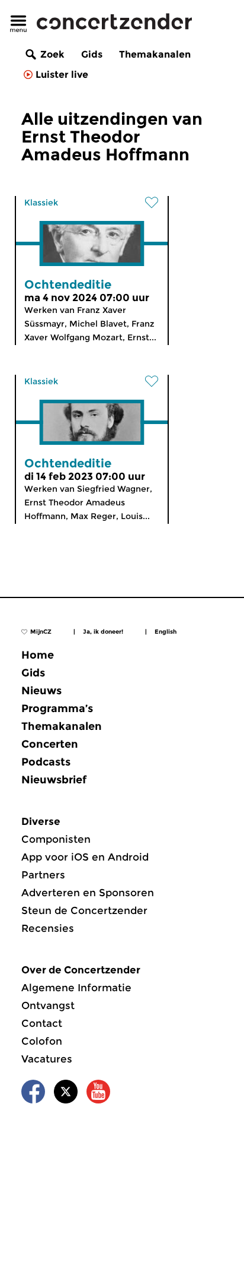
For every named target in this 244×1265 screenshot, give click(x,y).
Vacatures (46, 1059)
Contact (41, 1023)
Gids (91, 54)
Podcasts (45, 762)
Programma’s (57, 708)
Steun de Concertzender (84, 910)
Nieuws (41, 690)
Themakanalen (155, 54)
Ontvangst (48, 1005)
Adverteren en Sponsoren (87, 893)
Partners (43, 875)
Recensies (47, 928)
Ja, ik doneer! (103, 631)
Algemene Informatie (76, 988)
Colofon (41, 1041)
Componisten (56, 839)
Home (37, 655)
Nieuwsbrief (53, 779)
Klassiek (41, 202)
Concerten (49, 744)
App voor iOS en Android (85, 857)
